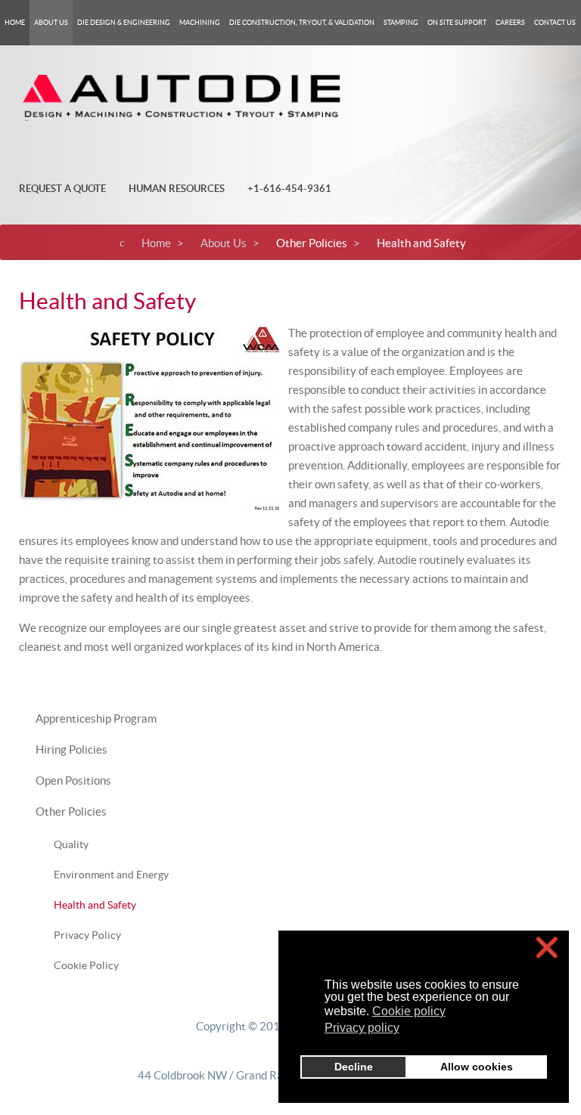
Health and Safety (95, 905)
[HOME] (15, 22)
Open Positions (73, 780)
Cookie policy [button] (409, 1011)
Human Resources (177, 188)
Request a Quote (62, 188)
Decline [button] (353, 1067)
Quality (71, 844)
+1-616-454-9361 (289, 188)
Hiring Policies (71, 749)
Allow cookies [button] (476, 1067)
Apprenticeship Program (96, 718)
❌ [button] (547, 947)
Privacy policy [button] (362, 1027)
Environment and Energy (111, 875)
